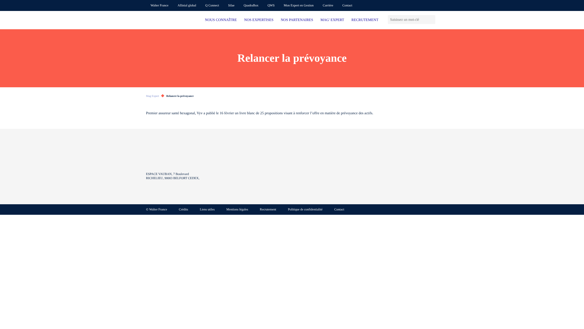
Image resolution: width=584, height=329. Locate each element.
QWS (271, 5)
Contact (347, 5)
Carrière (328, 5)
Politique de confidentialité (305, 209)
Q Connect (212, 5)
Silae (231, 5)
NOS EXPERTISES (258, 20)
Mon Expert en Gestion (299, 5)
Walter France (160, 5)
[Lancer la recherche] (431, 19)
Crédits (183, 209)
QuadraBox (251, 5)
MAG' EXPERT (332, 20)
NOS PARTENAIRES (297, 20)
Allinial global (187, 5)
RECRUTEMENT (364, 20)
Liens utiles (207, 209)
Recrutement (268, 209)
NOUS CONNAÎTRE (221, 20)
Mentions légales (237, 209)
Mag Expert (152, 96)
